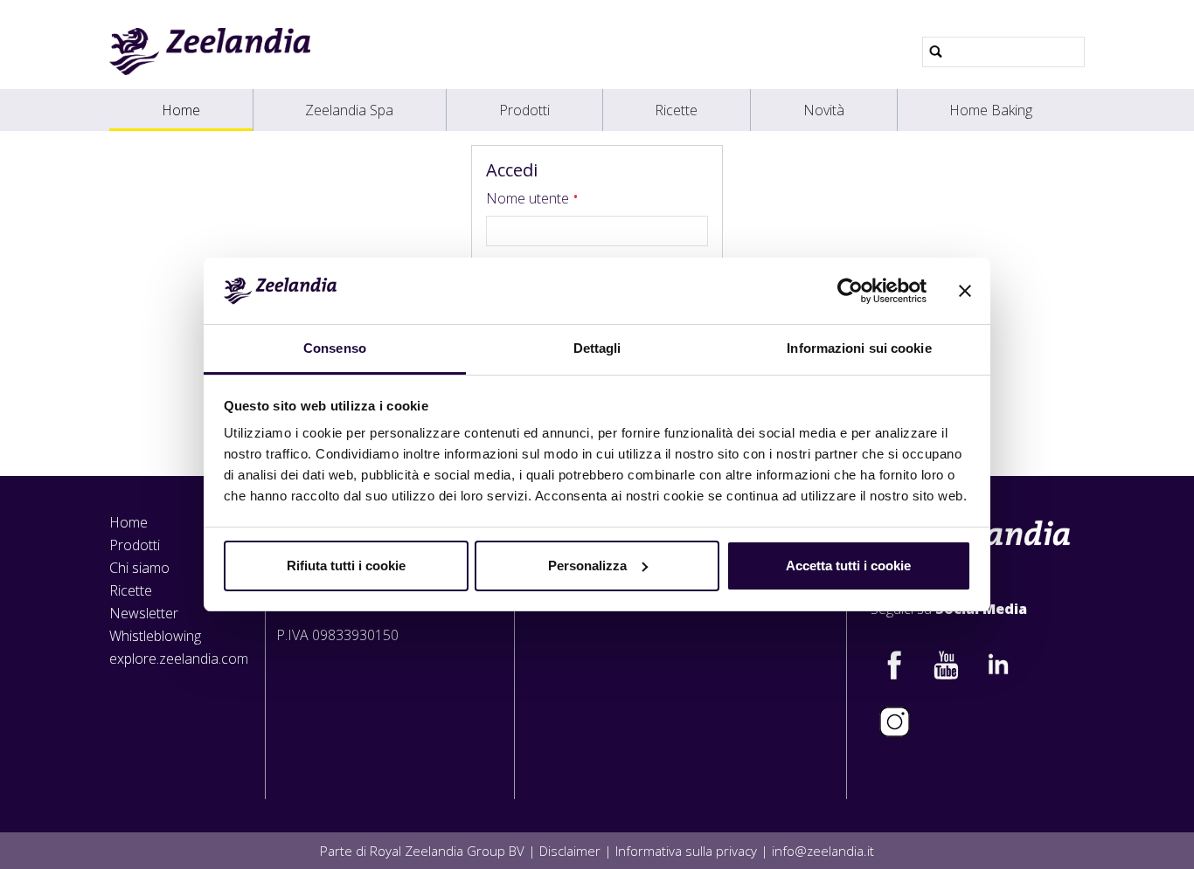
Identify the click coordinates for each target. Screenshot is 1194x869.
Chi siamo (139, 567)
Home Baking (990, 110)
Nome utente (529, 198)
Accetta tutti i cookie (848, 565)
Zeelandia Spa (349, 110)
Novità (823, 110)
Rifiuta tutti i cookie (346, 565)
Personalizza (587, 565)
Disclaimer (569, 850)
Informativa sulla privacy (686, 850)
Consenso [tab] (334, 348)
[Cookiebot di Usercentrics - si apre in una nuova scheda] (850, 291)
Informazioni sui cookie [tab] (859, 348)
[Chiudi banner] (965, 291)
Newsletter (143, 613)
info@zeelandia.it (823, 850)
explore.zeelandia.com (178, 658)
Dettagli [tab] (597, 348)
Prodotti (524, 110)
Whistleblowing (155, 635)
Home (181, 110)
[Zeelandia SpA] (209, 51)
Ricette (676, 110)
